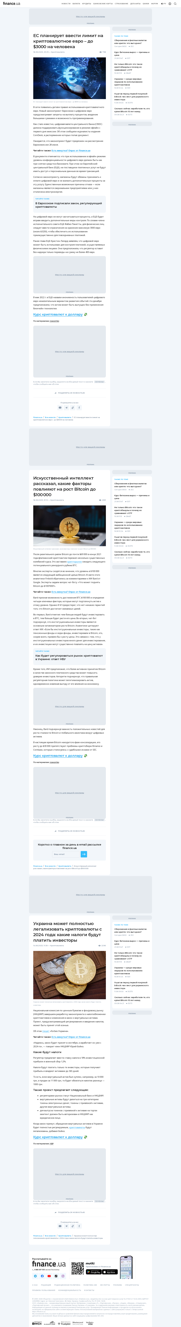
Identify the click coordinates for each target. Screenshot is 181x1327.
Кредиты (86, 4)
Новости (66, 4)
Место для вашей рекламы (90, 16)
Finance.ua (37, 417)
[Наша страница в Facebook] (42, 1276)
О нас (35, 1285)
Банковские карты (103, 4)
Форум (154, 4)
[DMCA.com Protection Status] (37, 1326)
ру (165, 4)
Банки (146, 4)
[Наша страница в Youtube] (49, 1276)
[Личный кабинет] (170, 3)
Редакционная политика (67, 1285)
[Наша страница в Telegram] (35, 1276)
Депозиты (135, 4)
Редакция (46, 1285)
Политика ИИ (90, 1285)
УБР (52, 1143)
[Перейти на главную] (11, 4)
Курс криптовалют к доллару (58, 314)
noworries (54, 321)
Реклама (117, 1285)
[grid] (90, 835)
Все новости (50, 417)
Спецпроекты (132, 1285)
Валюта (76, 4)
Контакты (89, 1290)
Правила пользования (43, 1290)
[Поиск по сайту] (175, 3)
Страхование (121, 4)
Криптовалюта (58, 52)
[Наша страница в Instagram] (63, 1276)
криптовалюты (77, 1127)
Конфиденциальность (69, 1290)
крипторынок (74, 561)
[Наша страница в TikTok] (56, 1276)
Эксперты (105, 1285)
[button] (84, 854)
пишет (45, 1031)
